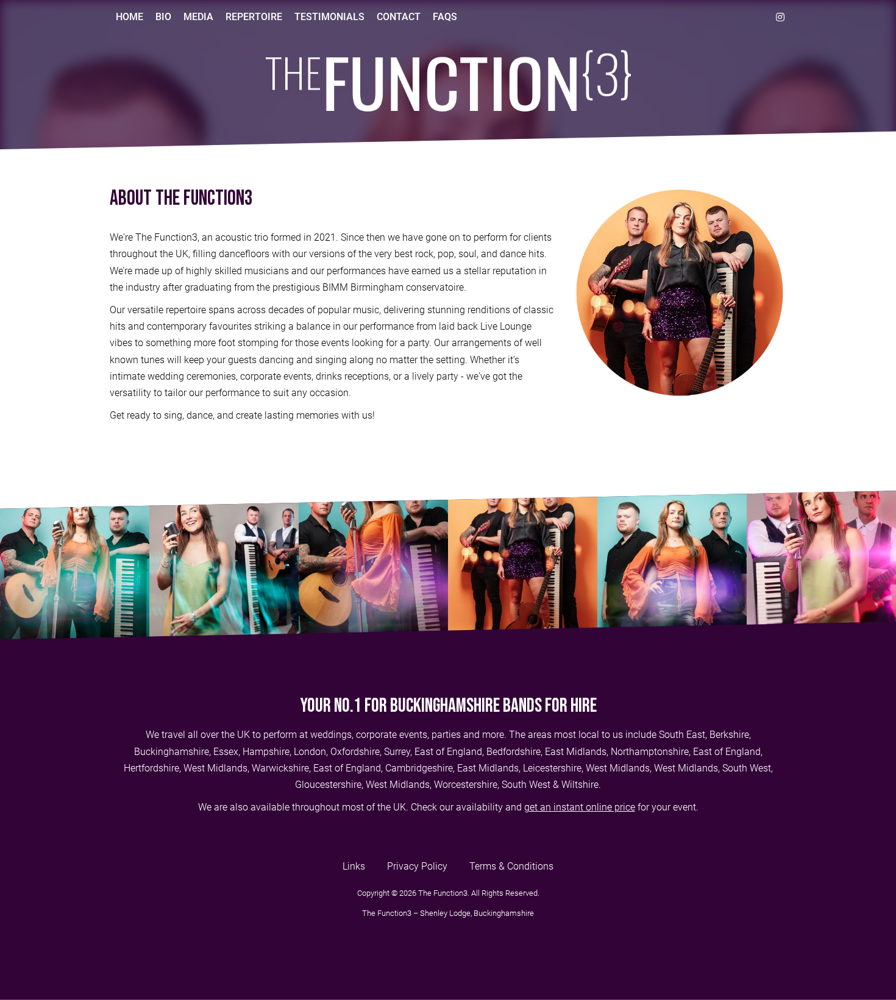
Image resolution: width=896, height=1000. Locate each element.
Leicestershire (552, 768)
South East (682, 734)
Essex (225, 751)
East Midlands (575, 751)
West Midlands (215, 768)
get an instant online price (579, 807)
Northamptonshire (650, 751)
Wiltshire (580, 784)
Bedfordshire (513, 751)
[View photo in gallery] (74, 565)
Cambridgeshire (419, 768)
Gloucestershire (328, 784)
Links (354, 866)
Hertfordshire (151, 768)
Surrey (397, 751)
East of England (448, 751)
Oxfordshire (355, 751)
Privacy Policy (417, 866)
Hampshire (266, 751)
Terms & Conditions (511, 866)
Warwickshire (280, 768)
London (310, 751)
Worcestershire (465, 784)
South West (746, 768)
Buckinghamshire (171, 751)
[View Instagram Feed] (780, 17)
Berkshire (729, 734)
